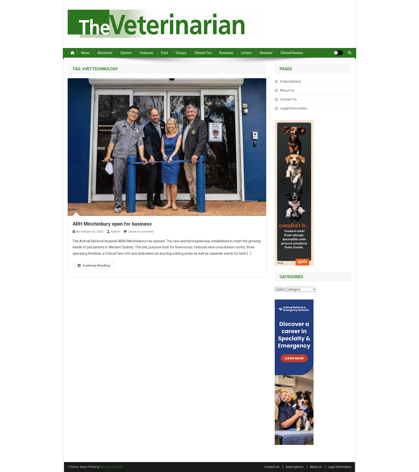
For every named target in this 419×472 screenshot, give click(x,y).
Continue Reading (96, 265)
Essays (181, 53)
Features (146, 53)
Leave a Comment (140, 231)
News (85, 53)
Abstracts (105, 53)
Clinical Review (291, 53)
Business (226, 53)
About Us (287, 90)
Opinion (126, 53)
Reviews (266, 53)
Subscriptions (290, 81)
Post (164, 53)
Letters (246, 53)
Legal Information (293, 108)
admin (115, 231)
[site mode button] (338, 52)
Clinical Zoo (203, 53)
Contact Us (288, 99)
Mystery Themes (111, 467)
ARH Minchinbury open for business (112, 224)
